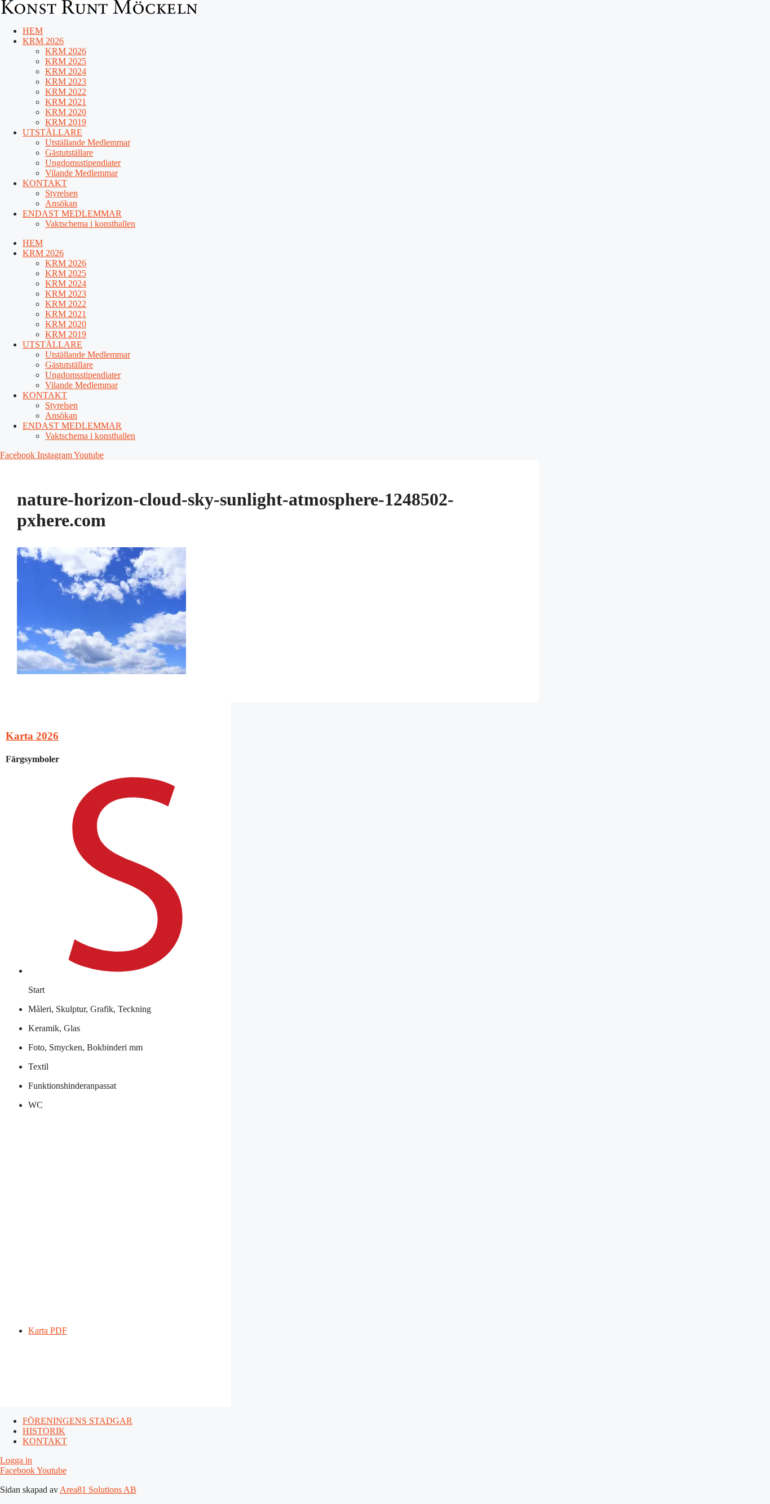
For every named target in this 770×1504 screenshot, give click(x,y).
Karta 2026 (32, 736)
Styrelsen (61, 193)
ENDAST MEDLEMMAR (72, 213)
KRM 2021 (65, 102)
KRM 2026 (43, 41)
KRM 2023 (65, 81)
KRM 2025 (65, 61)
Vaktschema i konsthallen (90, 223)
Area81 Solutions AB (98, 1489)
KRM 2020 (65, 112)
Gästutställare (69, 152)
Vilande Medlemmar (81, 173)
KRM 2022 (65, 91)
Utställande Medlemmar (87, 142)
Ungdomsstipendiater (83, 163)
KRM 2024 (65, 71)
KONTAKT (45, 183)
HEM (33, 31)
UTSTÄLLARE (52, 132)
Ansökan (61, 203)
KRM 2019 (65, 122)
